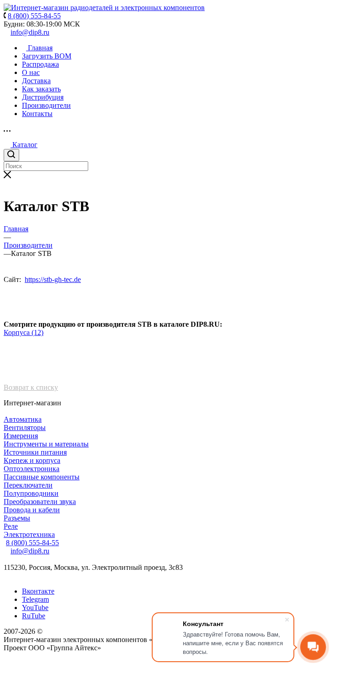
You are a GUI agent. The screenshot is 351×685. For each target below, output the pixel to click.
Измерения (21, 436)
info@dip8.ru (30, 32)
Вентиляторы (25, 427)
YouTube (35, 607)
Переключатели (28, 485)
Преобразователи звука (40, 501)
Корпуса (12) (23, 332)
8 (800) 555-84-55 (32, 543)
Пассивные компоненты (42, 477)
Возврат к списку (31, 387)
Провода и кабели (32, 510)
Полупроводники (31, 493)
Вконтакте (38, 591)
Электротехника (29, 534)
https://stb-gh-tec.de (53, 279)
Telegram (35, 599)
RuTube (33, 616)
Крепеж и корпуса (32, 460)
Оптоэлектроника (31, 469)
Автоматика (23, 419)
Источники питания (35, 452)
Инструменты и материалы (46, 444)
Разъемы (17, 518)
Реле (11, 526)
